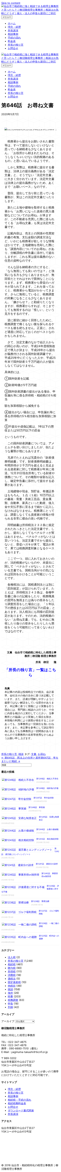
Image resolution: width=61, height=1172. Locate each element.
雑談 (21, 754)
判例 (10, 1007)
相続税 (12, 964)
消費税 (12, 975)
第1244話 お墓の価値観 (47, 829)
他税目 (12, 985)
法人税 (12, 957)
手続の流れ (14, 37)
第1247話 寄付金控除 (44, 798)
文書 (33, 754)
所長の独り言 (15, 44)
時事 (10, 996)
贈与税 (12, 968)
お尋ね (42, 754)
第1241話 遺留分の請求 (47, 864)
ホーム (12, 23)
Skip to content (10, 3)
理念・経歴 (14, 27)
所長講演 (13, 30)
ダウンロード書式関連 (21, 1110)
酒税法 (12, 978)
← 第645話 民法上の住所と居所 (21, 757)
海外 (10, 992)
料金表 (12, 41)
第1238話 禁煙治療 (40, 901)
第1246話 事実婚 (36, 807)
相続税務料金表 (17, 1103)
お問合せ (13, 48)
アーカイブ (7, 1021)
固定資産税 (14, 982)
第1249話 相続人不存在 (47, 778)
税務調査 (13, 1000)
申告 (10, 1003)
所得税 (12, 971)
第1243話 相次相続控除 (47, 839)
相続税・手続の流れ (19, 1099)
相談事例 (13, 34)
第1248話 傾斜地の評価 (47, 788)
